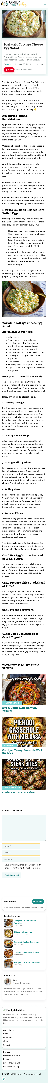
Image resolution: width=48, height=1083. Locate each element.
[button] (39, 4)
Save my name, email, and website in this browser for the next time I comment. (24, 866)
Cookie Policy (36, 1074)
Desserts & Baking (11, 1066)
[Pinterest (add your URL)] (4, 1079)
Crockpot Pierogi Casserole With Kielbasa (22, 751)
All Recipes (7, 1037)
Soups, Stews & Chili (12, 788)
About (5, 1041)
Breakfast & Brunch (12, 703)
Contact (6, 1045)
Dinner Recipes (10, 745)
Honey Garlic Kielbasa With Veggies (19, 709)
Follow (39, 901)
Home (5, 1033)
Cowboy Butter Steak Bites (18, 792)
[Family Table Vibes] (14, 4)
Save (10, 69)
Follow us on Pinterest (24, 70)
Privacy (27, 1074)
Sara (8, 64)
